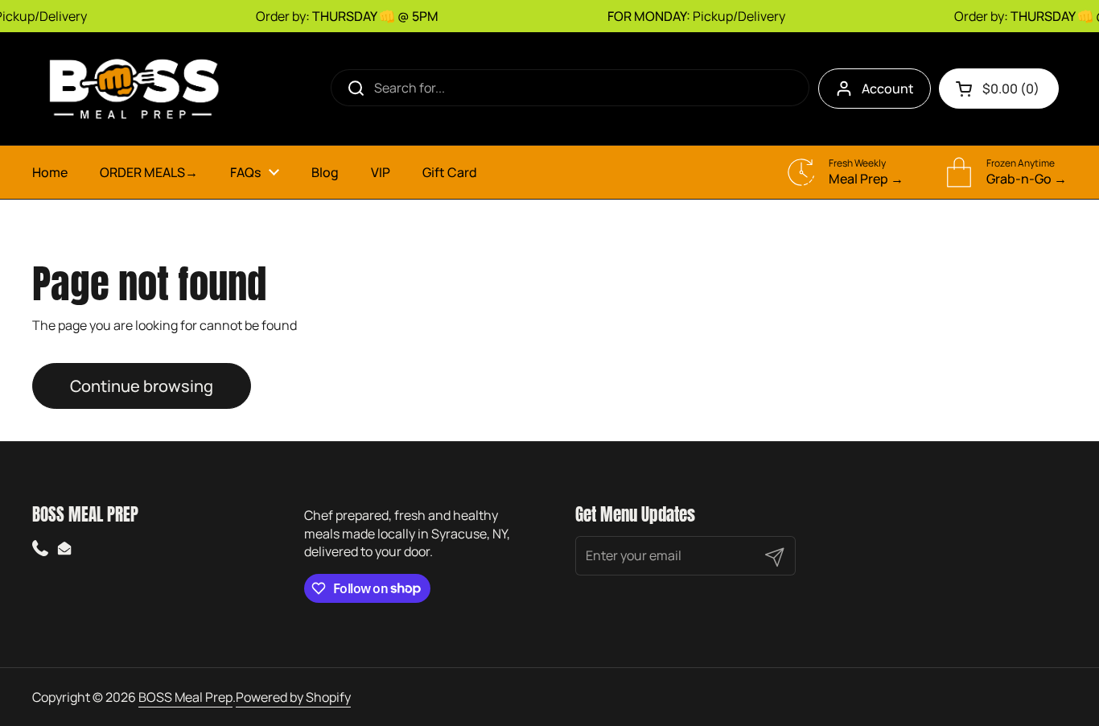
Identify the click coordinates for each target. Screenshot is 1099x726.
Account (888, 88)
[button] (999, 88)
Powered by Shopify (293, 697)
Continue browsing (141, 386)
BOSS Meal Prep (185, 697)
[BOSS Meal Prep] (132, 88)
